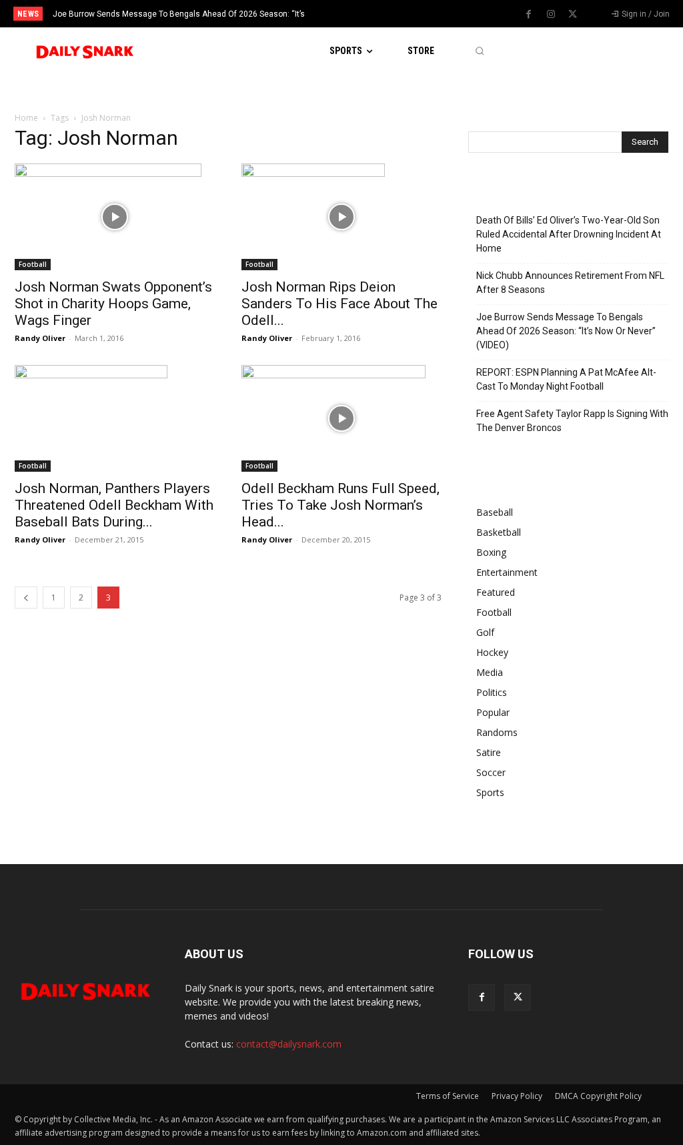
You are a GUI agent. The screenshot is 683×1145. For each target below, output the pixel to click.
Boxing (491, 552)
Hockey (492, 652)
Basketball (498, 532)
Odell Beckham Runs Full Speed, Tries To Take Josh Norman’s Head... (340, 505)
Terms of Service (447, 1096)
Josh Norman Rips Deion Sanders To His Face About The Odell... (339, 303)
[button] (479, 51)
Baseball (494, 512)
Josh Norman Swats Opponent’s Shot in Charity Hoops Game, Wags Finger (113, 303)
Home (26, 117)
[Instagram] (551, 14)
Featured (495, 592)
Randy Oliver (40, 338)
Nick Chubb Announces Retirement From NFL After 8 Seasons (570, 282)
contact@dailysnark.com (289, 1044)
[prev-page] (26, 598)
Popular (493, 712)
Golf (485, 632)
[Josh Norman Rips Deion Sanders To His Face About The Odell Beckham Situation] (341, 216)
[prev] (355, 13)
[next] (376, 13)
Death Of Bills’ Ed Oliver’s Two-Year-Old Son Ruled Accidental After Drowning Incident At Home (568, 234)
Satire (488, 752)
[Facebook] (529, 14)
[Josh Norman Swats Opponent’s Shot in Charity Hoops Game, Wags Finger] (115, 216)
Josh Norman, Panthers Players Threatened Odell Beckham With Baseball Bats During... (114, 505)
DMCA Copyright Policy (598, 1096)
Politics (491, 692)
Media (489, 672)
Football (33, 264)
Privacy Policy (517, 1096)
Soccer (491, 772)
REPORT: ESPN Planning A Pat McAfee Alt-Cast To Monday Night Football (566, 379)
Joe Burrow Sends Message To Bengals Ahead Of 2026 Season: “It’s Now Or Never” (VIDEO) (566, 331)
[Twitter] (573, 14)
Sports (490, 792)
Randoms (497, 732)
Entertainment (507, 572)
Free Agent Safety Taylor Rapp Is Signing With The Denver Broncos (572, 420)
